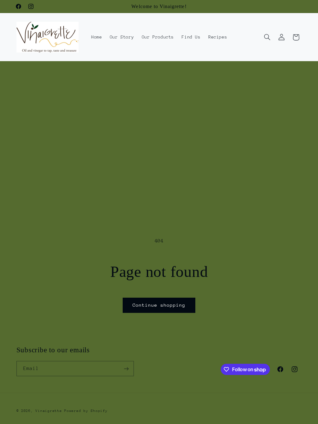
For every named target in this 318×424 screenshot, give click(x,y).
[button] (267, 37)
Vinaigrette (48, 411)
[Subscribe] (126, 368)
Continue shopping (159, 305)
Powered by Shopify (85, 411)
